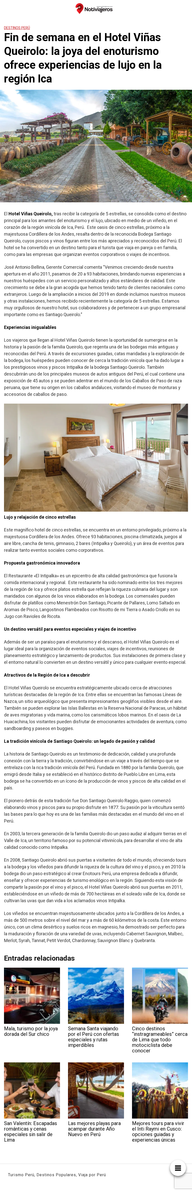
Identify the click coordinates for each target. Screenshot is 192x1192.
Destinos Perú (17, 28)
